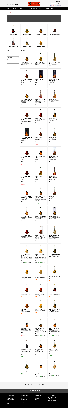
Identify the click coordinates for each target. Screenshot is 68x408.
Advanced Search (37, 402)
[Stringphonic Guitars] (41, 41)
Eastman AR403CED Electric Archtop (26, 119)
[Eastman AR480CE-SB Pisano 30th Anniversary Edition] (27, 94)
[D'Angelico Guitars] (27, 29)
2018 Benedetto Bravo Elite (26, 293)
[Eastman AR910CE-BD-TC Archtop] (41, 249)
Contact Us (8, 403)
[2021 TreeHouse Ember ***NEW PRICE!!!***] (55, 57)
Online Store (35, 395)
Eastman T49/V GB (52, 99)
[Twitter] (9, 4)
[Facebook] (7, 4)
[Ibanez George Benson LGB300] (27, 365)
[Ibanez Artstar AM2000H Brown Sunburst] (41, 323)
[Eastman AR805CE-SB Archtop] (41, 211)
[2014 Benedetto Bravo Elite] (41, 288)
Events (47, 8)
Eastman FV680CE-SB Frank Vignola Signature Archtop (26, 197)
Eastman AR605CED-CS (53, 137)
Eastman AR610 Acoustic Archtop (25, 157)
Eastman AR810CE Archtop (26, 235)
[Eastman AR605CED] (41, 132)
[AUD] (60, 6)
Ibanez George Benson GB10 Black (26, 350)
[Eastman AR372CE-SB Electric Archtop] (41, 74)
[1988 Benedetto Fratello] (55, 288)
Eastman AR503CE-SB (53, 118)
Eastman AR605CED (38, 137)
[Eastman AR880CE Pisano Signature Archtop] (41, 230)
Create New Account (10, 398)
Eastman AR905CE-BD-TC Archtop (25, 255)
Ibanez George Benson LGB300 (26, 370)
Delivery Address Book (10, 399)
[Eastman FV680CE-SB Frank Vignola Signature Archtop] (27, 191)
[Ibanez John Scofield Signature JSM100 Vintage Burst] (41, 365)
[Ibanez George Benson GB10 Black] (27, 344)
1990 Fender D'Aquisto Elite (40, 309)
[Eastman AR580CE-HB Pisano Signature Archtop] (27, 132)
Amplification (18, 8)
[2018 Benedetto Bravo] (55, 270)
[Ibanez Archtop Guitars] (27, 41)
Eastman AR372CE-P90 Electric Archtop (26, 80)
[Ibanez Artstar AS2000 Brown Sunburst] (55, 323)
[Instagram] (14, 4)
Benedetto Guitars (13, 34)
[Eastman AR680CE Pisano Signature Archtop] (55, 151)
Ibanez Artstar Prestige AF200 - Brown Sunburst (54, 310)
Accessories (29, 8)
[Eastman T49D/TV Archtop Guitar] (41, 94)
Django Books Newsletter (11, 400)
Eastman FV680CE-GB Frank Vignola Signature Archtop (54, 177)
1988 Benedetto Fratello (53, 293)
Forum (11, 1)
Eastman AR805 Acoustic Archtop (25, 177)
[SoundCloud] (17, 4)
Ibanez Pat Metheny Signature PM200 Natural (54, 370)
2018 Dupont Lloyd (24, 62)
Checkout (36, 400)
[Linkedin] (12, 4)
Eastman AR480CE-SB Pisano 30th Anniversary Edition (26, 100)
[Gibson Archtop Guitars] (13, 41)
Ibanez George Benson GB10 (54, 349)
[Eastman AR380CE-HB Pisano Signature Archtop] (55, 74)
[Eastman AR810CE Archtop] (27, 230)
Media (24, 8)
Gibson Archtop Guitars (13, 46)
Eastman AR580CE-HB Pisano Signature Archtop (26, 138)
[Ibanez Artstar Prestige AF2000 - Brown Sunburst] (27, 323)
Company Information (24, 402)
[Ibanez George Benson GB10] (55, 344)
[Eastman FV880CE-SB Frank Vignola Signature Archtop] (41, 191)
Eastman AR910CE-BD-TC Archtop (39, 255)
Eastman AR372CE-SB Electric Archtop (40, 80)
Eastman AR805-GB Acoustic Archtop (40, 177)
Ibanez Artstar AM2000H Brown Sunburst (39, 329)
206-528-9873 (54, 400)
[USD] (51, 6)
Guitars (10, 12)
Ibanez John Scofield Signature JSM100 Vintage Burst (40, 371)
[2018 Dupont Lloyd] (27, 57)
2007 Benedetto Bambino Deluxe (25, 276)
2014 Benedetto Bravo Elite (40, 293)
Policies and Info (21, 395)
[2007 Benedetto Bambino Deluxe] (27, 270)
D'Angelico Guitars (27, 34)
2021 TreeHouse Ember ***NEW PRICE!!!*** (54, 63)
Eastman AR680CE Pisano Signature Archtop (53, 157)
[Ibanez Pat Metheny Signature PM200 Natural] (55, 365)
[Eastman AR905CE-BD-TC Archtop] (27, 249)
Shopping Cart (37, 398)
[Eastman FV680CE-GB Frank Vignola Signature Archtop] (55, 171)
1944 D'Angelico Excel (39, 62)
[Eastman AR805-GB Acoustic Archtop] (41, 171)
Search (49, 3)
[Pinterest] (10, 4)
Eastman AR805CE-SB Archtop (40, 216)
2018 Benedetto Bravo (53, 275)
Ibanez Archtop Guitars (27, 46)
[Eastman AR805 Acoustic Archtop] (27, 171)
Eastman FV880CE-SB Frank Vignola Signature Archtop (40, 197)
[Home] (34, 4)
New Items (35, 8)
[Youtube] (15, 4)
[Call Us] (34, 384)
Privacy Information (24, 399)
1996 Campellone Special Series (25, 310)
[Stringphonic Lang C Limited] (55, 249)
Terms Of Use (23, 400)
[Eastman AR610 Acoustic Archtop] (27, 151)
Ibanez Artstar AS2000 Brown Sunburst (54, 329)
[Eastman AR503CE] (41, 113)
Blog (14, 1)
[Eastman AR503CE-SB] (55, 113)
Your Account (7, 395)
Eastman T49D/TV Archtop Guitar (40, 100)
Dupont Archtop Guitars (41, 34)
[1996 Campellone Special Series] (27, 304)
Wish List (36, 399)
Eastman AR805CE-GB (25, 216)
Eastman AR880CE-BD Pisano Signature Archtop (54, 236)
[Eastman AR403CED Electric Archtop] (27, 113)
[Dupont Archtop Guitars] (41, 29)
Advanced (59, 3)
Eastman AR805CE (52, 196)
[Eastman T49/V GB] (55, 94)
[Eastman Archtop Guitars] (55, 29)
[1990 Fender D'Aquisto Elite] (41, 304)
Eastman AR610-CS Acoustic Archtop (40, 157)
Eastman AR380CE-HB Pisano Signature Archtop (54, 80)
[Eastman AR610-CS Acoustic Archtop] (41, 151)
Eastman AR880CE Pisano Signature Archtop (39, 236)
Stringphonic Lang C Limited (54, 254)
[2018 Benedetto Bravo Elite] (27, 288)
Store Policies (23, 398)
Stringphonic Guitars (41, 46)
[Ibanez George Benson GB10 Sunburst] (41, 344)
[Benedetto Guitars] (13, 29)
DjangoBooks (49, 395)
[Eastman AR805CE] (55, 191)
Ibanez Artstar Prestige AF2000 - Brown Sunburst (26, 329)
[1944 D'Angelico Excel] (41, 57)
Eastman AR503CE (38, 118)
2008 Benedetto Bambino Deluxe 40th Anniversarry (40, 276)
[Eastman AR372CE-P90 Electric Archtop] (27, 74)
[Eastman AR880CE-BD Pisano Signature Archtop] (55, 230)
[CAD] (53, 6)
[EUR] (58, 6)
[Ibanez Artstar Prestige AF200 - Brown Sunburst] (55, 304)
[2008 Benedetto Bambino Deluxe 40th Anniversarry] (41, 270)
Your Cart (54, 1)
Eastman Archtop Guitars (55, 34)
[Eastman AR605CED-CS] (55, 132)
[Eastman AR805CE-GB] (27, 211)
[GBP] (56, 6)
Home (8, 12)
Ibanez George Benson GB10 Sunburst (40, 350)
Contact (17, 1)
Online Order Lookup (10, 402)
